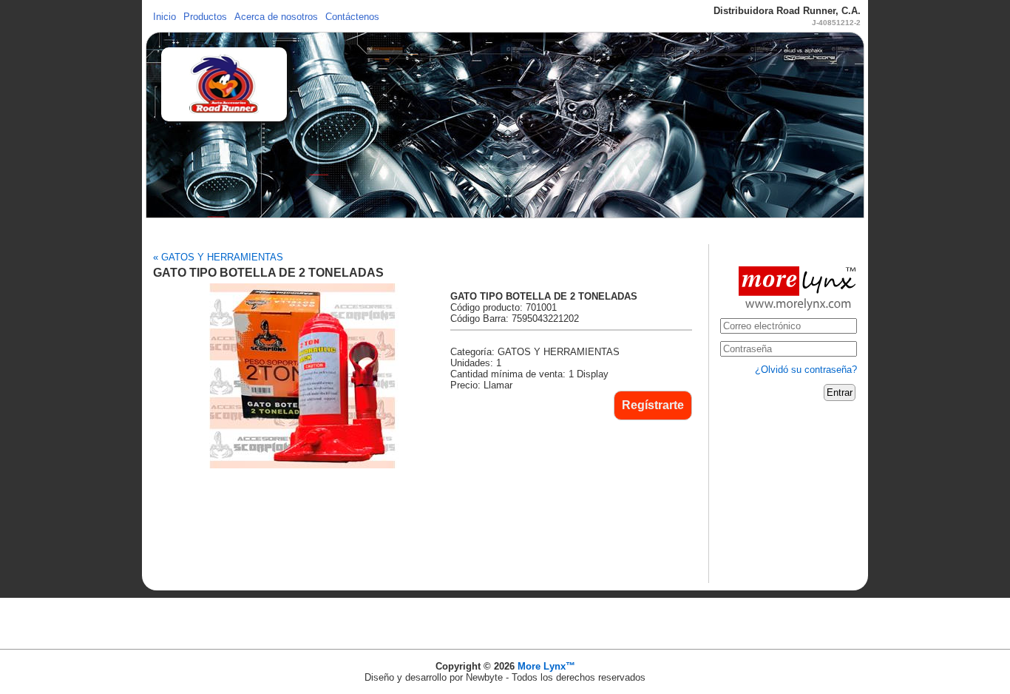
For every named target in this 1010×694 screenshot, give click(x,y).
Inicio (164, 16)
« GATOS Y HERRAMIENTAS (218, 257)
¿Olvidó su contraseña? (806, 369)
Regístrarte (653, 405)
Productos (205, 16)
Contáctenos (352, 16)
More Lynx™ (546, 666)
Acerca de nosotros (276, 16)
